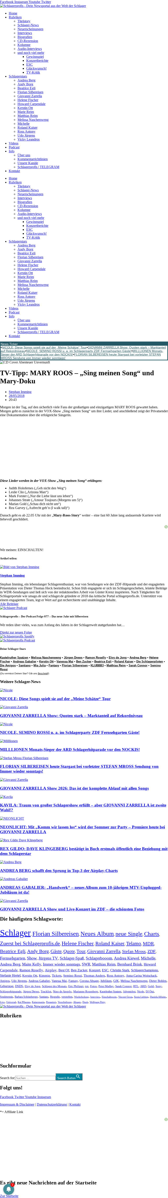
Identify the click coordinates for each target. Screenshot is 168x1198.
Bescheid (43, 673)
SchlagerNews (10, 1029)
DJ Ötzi (150, 991)
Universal (11, 1002)
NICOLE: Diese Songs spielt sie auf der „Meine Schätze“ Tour (44, 347)
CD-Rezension (28, 41)
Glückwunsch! (36, 68)
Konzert (94, 970)
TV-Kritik (33, 72)
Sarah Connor (138, 665)
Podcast (14, 147)
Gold (151, 986)
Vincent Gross (125, 996)
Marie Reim (26, 112)
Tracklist (46, 991)
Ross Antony (26, 131)
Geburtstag (6, 986)
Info (11, 151)
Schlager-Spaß (72, 958)
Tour (81, 951)
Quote (69, 951)
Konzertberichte (37, 60)
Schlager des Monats (54, 986)
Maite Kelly (31, 964)
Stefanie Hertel (10, 975)
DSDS (19, 986)
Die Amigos (8, 665)
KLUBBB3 (97, 665)
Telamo (133, 943)
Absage (77, 1002)
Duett (85, 1002)
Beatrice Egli (26, 88)
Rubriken (15, 17)
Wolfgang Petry (97, 1002)
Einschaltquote (109, 996)
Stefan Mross (134, 951)
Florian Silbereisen (30, 92)
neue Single (129, 933)
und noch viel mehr (31, 53)
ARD (143, 986)
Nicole (140, 991)
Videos (13, 143)
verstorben (66, 996)
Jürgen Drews (73, 657)
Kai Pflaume (24, 1002)
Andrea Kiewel (126, 958)
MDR (148, 943)
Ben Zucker (83, 661)
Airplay (51, 970)
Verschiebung (65, 1002)
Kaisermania (38, 1002)
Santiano (25, 665)
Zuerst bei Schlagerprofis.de (30, 943)
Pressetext (51, 1002)
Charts (151, 934)
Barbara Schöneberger (26, 996)
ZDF (151, 951)
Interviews (25, 33)
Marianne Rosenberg (85, 991)
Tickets (56, 975)
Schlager (15, 933)
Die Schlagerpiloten (149, 661)
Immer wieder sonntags (61, 964)
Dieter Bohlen (157, 981)
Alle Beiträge (9, 604)
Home (13, 13)
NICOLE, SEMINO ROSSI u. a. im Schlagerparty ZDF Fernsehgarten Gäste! (78, 351)
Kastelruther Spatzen (14, 657)
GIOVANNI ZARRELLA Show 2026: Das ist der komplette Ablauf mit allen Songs (74, 788)
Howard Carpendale (32, 104)
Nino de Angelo (62, 991)
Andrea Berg (26, 80)
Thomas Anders (94, 975)
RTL (135, 986)
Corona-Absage (89, 981)
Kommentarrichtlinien (33, 159)
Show (32, 958)
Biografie (55, 996)
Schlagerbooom (99, 958)
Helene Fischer (28, 100)
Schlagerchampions (144, 970)
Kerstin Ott (25, 108)
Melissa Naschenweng (33, 120)
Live (2, 1002)
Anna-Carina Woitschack (141, 975)
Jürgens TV (48, 958)
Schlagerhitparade (10, 991)
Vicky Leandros (29, 139)
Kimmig (44, 975)
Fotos (93, 986)
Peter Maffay (106, 986)
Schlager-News (28, 25)
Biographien (8, 1041)
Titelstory (24, 21)
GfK (116, 981)
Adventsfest (129, 991)
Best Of (63, 970)
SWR (86, 964)
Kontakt (14, 171)
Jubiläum (106, 981)
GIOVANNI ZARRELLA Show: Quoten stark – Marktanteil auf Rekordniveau (71, 715)
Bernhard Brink (129, 964)
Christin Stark (119, 970)
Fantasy (54, 665)
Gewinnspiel (35, 56)
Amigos (5, 981)
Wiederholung (81, 996)
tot (86, 986)
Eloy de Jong (118, 657)
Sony (159, 986)
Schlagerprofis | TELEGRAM (38, 167)
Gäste (56, 951)
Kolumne (24, 45)
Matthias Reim (28, 116)
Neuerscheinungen (30, 29)
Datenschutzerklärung (52, 1104)
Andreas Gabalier (24, 661)
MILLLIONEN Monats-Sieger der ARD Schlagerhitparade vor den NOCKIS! (70, 749)
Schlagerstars (18, 76)
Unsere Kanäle (28, 163)
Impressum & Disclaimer (17, 1104)
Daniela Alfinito (158, 996)
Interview (95, 996)
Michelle (24, 123)
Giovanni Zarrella (30, 96)
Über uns (24, 155)
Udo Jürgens (26, 135)
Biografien (25, 37)
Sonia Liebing (141, 996)
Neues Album (97, 933)
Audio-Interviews (30, 49)
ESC (29, 64)
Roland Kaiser (27, 127)
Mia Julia (39, 665)
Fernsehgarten (12, 958)
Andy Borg (25, 84)
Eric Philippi (75, 986)
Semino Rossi (72, 975)
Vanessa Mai (64, 661)
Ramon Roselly (95, 657)
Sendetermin (6, 996)
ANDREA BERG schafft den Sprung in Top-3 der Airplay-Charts (59, 870)
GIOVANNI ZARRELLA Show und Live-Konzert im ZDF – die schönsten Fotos (72, 909)
